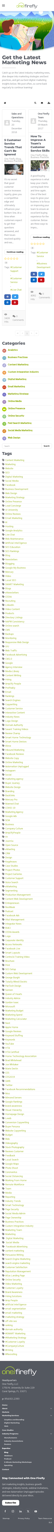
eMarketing (11, 886)
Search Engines (12, 700)
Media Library (12, 671)
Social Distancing (14, 1176)
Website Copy (12, 758)
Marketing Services (10, 1415)
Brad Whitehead (13, 1060)
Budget (9, 1134)
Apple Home (11, 1027)
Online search (12, 625)
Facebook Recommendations (20, 1089)
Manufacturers (10, 1438)
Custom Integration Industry (23, 371)
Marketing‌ (10, 1234)
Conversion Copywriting (17, 1122)
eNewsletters (12, 592)
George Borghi (12, 977)
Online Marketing (14, 762)
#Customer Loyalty (15, 1341)
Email (8, 691)
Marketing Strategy (18, 393)
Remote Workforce (14, 1184)
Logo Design (11, 720)
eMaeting (10, 849)
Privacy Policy (24, 1518)
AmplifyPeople (12, 832)
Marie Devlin (11, 1068)
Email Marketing (16, 386)
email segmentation (15, 1308)
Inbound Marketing (14, 749)
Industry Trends (13, 1200)
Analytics (13, 349)
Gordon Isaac (12, 1002)
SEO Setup (10, 969)
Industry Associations (13, 1441)
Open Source (11, 844)
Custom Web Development (18, 973)
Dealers (7, 1444)
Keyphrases (11, 861)
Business (9, 824)
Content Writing (13, 675)
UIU (7, 646)
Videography (11, 1142)
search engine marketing (17, 1262)
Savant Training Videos (16, 729)
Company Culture (14, 828)
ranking (9, 1325)
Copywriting (11, 704)
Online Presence (16, 408)
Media (8, 1192)
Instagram (10, 770)
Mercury (9, 571)
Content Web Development (19, 898)
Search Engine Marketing (17, 1258)
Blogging (9, 563)
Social (8, 774)
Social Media (12, 480)
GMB (7, 1080)
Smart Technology (14, 1205)
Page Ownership (13, 1217)
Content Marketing (18, 364)
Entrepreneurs (12, 902)
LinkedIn (9, 604)
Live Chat (17, 289)
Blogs (8, 588)
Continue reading (15, 252)
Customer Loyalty (14, 1287)
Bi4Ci (8, 927)
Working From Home (16, 1180)
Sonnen (9, 989)
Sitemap (6, 1518)
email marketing (13, 1312)
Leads (8, 1118)
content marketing (14, 1250)
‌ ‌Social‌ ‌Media (12, 1242)
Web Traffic (11, 650)
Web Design (14, 437)
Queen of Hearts (13, 993)
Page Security (12, 1209)
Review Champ (12, 733)
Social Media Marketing (20, 430)
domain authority (14, 1329)
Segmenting (11, 890)
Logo (8, 935)
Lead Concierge (13, 505)
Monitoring (10, 637)
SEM (7, 820)
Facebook (10, 484)
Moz (7, 1093)
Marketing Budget (14, 1010)
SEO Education (12, 546)
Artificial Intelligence (16, 542)
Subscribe (10, 1502)
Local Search (12, 1159)
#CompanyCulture (14, 1345)
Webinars (8, 1456)
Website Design (13, 786)
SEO (7, 472)
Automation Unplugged (17, 766)
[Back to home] (27, 5)
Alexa (8, 745)
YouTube (9, 1043)
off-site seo (11, 1320)
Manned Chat (12, 803)
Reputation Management (18, 1271)
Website (9, 468)
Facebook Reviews (14, 753)
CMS (7, 629)
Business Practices (13, 161)
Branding (9, 791)
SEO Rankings (12, 551)
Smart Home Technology (18, 737)
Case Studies (11, 865)
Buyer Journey (12, 782)
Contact (5, 1469)
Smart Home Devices (16, 741)
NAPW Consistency (14, 621)
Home (4, 1405)
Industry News (12, 716)
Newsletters (11, 559)
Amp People (11, 1300)
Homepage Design (14, 1113)
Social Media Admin (15, 1213)
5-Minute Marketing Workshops (18, 1462)
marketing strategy (14, 1316)
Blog (7, 555)
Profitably (10, 687)
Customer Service (16, 280)
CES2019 (10, 1076)
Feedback (10, 1155)
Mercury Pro (11, 799)
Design (8, 857)
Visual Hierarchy (13, 1109)
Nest (7, 1022)
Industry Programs (10, 1434)
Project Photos (12, 869)
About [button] (4, 1408)
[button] (3, 5)
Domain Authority (14, 724)
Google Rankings (13, 1101)
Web (7, 1138)
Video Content (12, 609)
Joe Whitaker (11, 1064)
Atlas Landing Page (15, 1275)
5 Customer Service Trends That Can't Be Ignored (13, 147)
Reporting (10, 1196)
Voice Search (11, 882)
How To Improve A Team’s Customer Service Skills (40, 143)
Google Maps (12, 1163)
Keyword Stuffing (14, 1035)
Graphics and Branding (14, 1420)
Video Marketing (13, 1283)
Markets (5, 1412)
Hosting (9, 526)
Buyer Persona (12, 1126)
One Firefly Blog (12, 159)
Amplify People (13, 683)
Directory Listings (14, 617)
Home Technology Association (21, 1056)
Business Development (43, 265)
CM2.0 (8, 658)
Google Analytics (13, 530)
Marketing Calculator (16, 1018)
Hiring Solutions (13, 1296)
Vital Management (14, 919)
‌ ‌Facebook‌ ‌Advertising (16, 1246)
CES (7, 1072)
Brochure (9, 960)
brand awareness (13, 1105)
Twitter (8, 1085)
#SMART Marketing (15, 1333)
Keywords (10, 1039)
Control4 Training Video (17, 956)
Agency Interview (13, 666)
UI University (11, 509)
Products (9, 613)
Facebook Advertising (16, 654)
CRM (7, 853)
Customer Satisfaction (16, 1267)
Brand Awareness (13, 1291)
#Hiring (9, 1349)
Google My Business (15, 567)
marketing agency (14, 778)
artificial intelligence (15, 1304)
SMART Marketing (14, 584)
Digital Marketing (17, 379)
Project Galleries (13, 873)
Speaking (8, 1465)
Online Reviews (13, 513)
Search (47, 446)
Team (8, 1188)
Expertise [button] (6, 1448)
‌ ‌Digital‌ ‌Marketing (14, 1238)
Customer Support (16, 268)
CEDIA (8, 596)
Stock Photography (14, 1147)
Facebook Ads (12, 915)
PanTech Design (13, 985)
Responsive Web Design (17, 642)
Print (7, 964)
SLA (50, 1522)
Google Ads (11, 815)
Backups (9, 633)
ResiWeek (10, 907)
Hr (6, 836)
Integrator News (13, 923)
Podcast (9, 911)
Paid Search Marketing (19, 422)
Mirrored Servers (13, 1097)
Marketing (10, 464)
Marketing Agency (14, 811)
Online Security (16, 415)
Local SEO (10, 580)
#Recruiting (11, 1354)
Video (8, 575)
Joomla (9, 840)
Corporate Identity (14, 940)
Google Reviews (13, 1031)
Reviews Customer (14, 1151)
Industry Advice (12, 998)
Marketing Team (13, 1229)
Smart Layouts (12, 952)
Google (9, 662)
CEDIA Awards (12, 931)
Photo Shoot (11, 1167)
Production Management (18, 894)
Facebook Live (12, 948)
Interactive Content (15, 712)
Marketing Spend (13, 1014)
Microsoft (10, 1006)
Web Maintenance (14, 538)
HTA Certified (12, 1051)
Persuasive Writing (14, 1254)
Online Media (15, 400)
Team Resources (45, 1518)
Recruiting (10, 600)
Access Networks (13, 944)
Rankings (9, 695)
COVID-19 (10, 807)
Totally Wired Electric (16, 981)
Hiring (8, 679)
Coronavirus (11, 1171)
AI (6, 522)
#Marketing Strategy (15, 1337)
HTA (7, 1047)
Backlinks (10, 795)
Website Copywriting (15, 1130)
